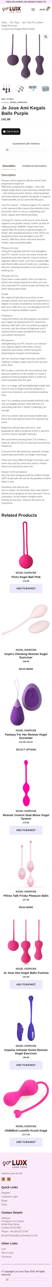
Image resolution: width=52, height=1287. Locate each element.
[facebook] (3, 1179)
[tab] (8, 166)
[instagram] (9, 1179)
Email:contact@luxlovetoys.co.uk (19, 1235)
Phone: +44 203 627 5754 (14, 1231)
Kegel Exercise (9, 25)
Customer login (9, 1196)
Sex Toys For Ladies (32, 22)
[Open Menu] (33, 9)
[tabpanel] (26, 339)
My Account (7, 1253)
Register (5, 1193)
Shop (4, 22)
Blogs (4, 1200)
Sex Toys (14, 22)
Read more (26, 669)
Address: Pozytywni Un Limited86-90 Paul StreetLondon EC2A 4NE (12, 1223)
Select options (26, 749)
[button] (46, 37)
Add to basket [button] (26, 588)
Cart (3, 1249)
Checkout (6, 1257)
